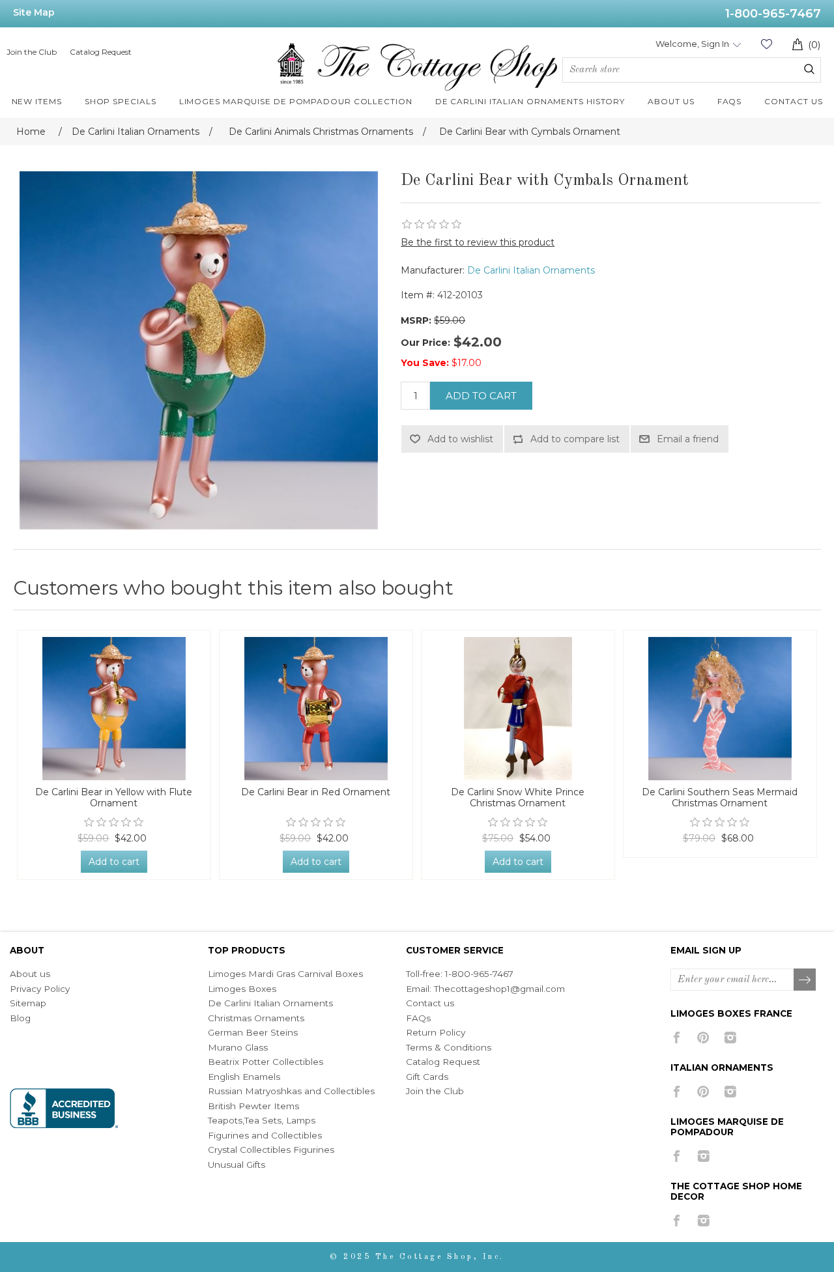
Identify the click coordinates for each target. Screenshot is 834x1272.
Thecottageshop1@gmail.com (499, 988)
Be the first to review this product (477, 242)
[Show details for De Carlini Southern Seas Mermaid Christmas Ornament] (720, 708)
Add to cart (481, 395)
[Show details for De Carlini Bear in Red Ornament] (316, 708)
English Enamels (244, 1076)
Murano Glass (238, 1047)
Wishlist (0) (766, 43)
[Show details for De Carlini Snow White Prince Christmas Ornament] (518, 708)
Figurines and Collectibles (265, 1135)
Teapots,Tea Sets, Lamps (261, 1120)
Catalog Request (101, 52)
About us (30, 973)
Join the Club (32, 52)
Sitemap (28, 1003)
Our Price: (425, 342)
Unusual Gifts (236, 1164)
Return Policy (435, 1032)
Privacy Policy (40, 988)
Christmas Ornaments (256, 1018)
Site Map (34, 12)
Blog (20, 1018)
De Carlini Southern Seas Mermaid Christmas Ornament (720, 798)
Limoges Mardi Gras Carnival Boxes (285, 973)
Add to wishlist (460, 439)
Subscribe (805, 980)
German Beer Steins (253, 1032)
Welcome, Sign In (692, 43)
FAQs (418, 1018)
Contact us (430, 1003)
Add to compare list (575, 439)
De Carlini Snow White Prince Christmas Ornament (517, 798)
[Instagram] (730, 1037)
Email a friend (688, 439)
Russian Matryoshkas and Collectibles (291, 1091)
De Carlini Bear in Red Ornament (315, 792)
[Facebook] (676, 1037)
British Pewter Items (253, 1106)
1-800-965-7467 (773, 14)
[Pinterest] (703, 1037)
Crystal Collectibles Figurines (271, 1149)
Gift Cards (427, 1076)
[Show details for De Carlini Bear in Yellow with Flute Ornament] (114, 708)
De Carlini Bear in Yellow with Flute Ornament (113, 798)
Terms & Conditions (448, 1047)
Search (809, 69)
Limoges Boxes (242, 988)
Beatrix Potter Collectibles (265, 1061)
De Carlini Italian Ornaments (531, 270)
